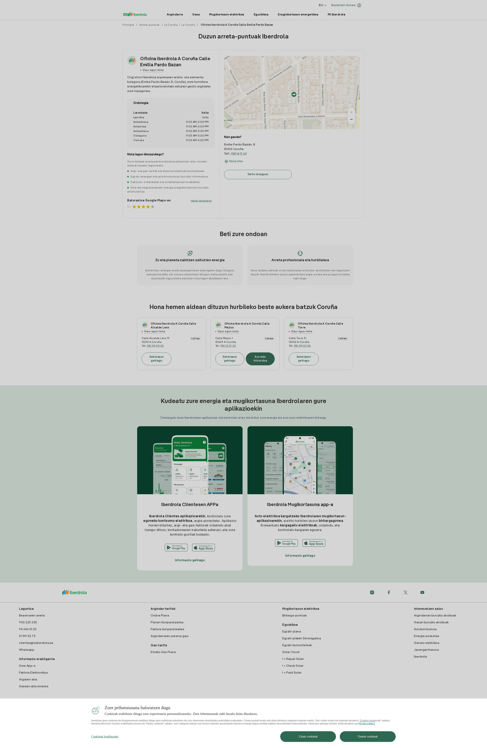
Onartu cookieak (368, 736)
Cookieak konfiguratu (104, 736)
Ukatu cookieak (308, 736)
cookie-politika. (367, 723)
